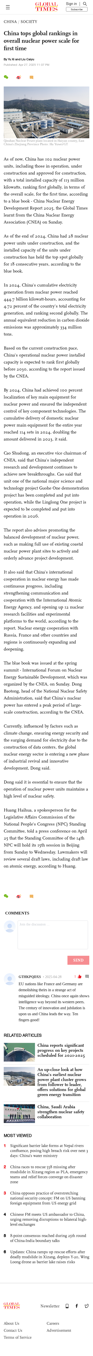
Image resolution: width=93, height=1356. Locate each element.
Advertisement (59, 1330)
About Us (11, 1323)
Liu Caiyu (27, 59)
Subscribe (77, 9)
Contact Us (13, 1330)
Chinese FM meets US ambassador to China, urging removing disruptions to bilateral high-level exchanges (48, 1219)
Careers (53, 1323)
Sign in (71, 4)
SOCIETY (29, 21)
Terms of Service (17, 1337)
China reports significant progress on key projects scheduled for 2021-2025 (61, 1050)
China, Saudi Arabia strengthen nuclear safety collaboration (60, 1112)
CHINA (10, 21)
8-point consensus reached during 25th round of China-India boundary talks (48, 1238)
